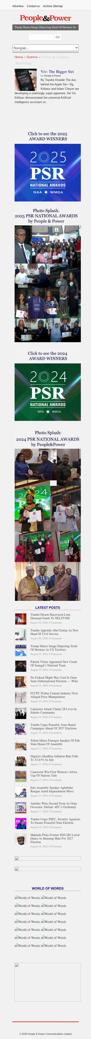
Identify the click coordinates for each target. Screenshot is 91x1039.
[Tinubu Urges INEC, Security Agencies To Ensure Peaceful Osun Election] (21, 823)
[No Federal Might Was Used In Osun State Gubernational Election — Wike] (21, 681)
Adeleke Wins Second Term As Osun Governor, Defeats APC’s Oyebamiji (53, 805)
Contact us (33, 6)
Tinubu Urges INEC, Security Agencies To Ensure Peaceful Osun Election (55, 821)
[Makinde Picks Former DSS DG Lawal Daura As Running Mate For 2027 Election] (21, 838)
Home (19, 57)
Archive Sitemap (53, 6)
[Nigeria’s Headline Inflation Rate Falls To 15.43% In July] (21, 760)
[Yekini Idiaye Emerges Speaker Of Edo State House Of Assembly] (21, 744)
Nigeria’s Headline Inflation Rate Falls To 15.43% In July (54, 758)
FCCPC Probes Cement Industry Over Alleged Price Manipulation (54, 695)
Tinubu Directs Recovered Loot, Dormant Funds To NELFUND (50, 616)
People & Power (52, 75)
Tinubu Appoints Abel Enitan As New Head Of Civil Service (54, 632)
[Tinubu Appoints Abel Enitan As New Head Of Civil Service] (21, 634)
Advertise (18, 6)
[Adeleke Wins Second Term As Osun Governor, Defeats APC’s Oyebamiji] (21, 807)
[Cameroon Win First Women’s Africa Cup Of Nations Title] (21, 775)
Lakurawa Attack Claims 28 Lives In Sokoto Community (53, 711)
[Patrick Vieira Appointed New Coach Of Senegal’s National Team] (21, 665)
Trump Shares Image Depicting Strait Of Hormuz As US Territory (53, 648)
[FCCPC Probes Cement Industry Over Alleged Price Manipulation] (21, 697)
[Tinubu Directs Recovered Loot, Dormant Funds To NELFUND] (21, 618)
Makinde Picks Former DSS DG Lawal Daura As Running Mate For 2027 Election (55, 838)
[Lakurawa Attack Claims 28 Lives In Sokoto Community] (21, 713)
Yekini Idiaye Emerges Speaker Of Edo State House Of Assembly (55, 742)
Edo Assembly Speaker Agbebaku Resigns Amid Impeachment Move (52, 789)
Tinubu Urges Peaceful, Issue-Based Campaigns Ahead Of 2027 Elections (53, 726)
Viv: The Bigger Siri (57, 71)
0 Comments (55, 622)
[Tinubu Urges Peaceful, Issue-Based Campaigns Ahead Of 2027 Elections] (21, 728)
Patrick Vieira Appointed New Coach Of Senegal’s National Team (53, 663)
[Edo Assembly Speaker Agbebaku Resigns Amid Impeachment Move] (21, 791)
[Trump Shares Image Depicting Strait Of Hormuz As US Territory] (21, 650)
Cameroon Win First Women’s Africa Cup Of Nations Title (53, 773)
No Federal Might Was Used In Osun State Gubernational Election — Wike (54, 679)
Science (32, 57)
